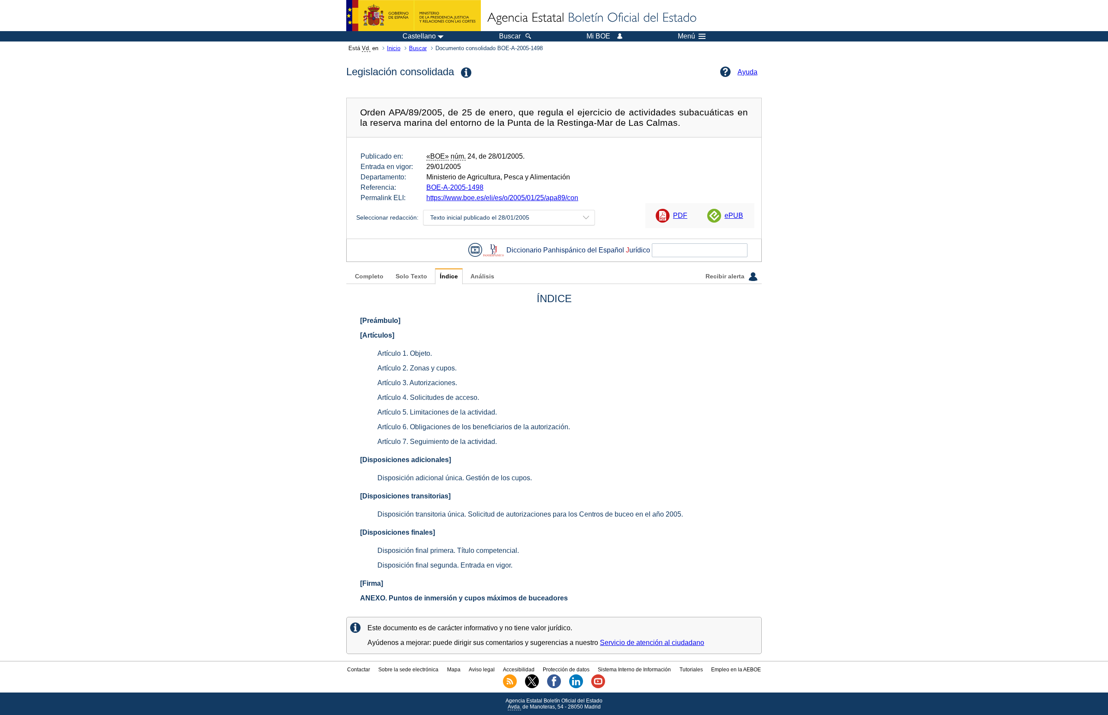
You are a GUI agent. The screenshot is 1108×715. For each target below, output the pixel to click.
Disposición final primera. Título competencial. (448, 550)
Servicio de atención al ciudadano (652, 642)
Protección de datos (566, 670)
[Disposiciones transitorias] (405, 496)
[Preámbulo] (380, 320)
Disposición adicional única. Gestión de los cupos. (454, 478)
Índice (449, 276)
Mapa (454, 670)
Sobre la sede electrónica (408, 670)
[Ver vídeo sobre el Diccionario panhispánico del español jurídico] (475, 250)
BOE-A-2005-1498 (454, 187)
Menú (686, 36)
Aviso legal (482, 670)
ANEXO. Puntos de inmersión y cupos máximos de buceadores (464, 598)
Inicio (393, 48)
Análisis (482, 276)
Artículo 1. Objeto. (404, 353)
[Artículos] (377, 335)
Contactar (358, 670)
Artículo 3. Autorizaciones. (417, 382)
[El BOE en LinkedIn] (576, 686)
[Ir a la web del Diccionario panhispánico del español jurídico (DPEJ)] (493, 250)
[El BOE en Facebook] (554, 686)
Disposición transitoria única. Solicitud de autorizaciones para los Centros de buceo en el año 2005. (530, 514)
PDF (680, 215)
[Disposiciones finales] (397, 532)
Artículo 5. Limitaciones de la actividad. (437, 412)
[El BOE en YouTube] (598, 686)
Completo (369, 276)
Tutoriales (691, 670)
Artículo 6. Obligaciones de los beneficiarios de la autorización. (473, 427)
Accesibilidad (519, 670)
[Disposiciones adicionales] (405, 459)
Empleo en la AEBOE (736, 670)
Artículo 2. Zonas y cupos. (417, 368)
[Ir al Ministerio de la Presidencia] (413, 15)
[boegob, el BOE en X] (532, 686)
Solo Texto (411, 276)
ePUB (734, 215)
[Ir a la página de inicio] (591, 18)
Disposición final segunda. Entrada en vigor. (444, 565)
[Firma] (371, 583)
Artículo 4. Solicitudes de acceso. (428, 397)
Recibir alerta (725, 276)
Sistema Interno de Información (634, 670)
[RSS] (510, 686)
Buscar (418, 48)
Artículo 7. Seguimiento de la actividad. (437, 441)
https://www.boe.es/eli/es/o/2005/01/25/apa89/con (502, 197)
